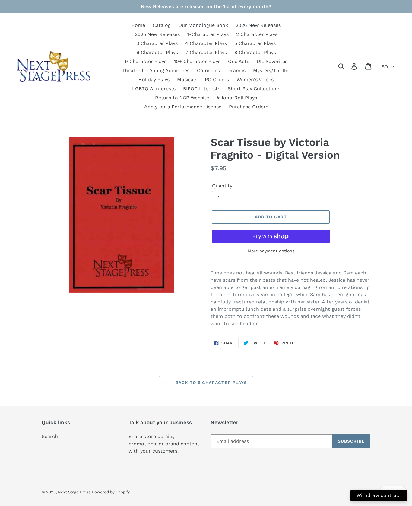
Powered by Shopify (111, 492)
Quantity (222, 186)
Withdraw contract (379, 495)
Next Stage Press (74, 492)
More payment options (271, 250)
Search (50, 436)
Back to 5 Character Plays (210, 382)
